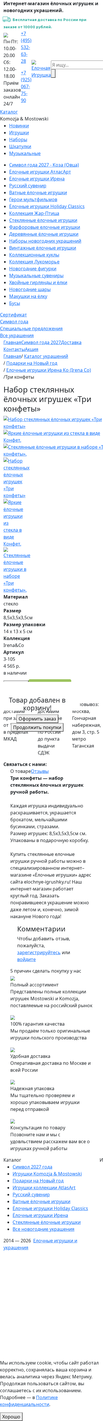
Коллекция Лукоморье (34, 261)
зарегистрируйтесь (39, 952)
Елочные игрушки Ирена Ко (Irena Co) (48, 370)
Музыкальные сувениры (36, 275)
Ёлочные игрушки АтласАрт (40, 172)
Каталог (9, 112)
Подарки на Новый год (31, 363)
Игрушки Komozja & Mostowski (47, 1174)
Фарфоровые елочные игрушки (44, 227)
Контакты (14, 349)
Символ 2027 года (32, 1167)
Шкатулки (20, 146)
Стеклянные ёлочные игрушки (43, 220)
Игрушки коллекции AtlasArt (44, 1187)
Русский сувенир (27, 185)
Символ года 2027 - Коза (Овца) (44, 165)
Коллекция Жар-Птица (34, 213)
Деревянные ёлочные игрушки (43, 234)
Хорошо (11, 1417)
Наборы (18, 139)
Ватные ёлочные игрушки (38, 192)
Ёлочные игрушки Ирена (37, 178)
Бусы (14, 303)
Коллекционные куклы (34, 255)
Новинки (19, 125)
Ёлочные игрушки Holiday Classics (47, 206)
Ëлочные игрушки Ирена (40, 1215)
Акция (31, 349)
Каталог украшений (46, 356)
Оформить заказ (37, 719)
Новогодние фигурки (32, 268)
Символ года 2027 (41, 342)
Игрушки (19, 132)
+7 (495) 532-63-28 (26, 47)
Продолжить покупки (37, 727)
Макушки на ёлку (28, 296)
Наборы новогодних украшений (45, 241)
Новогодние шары (30, 289)
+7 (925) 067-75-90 (26, 86)
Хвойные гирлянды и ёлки (38, 282)
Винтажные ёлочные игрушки (42, 248)
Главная (12, 342)
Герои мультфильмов (33, 199)
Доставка (71, 342)
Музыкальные (25, 153)
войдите (26, 959)
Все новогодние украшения (43, 1229)
